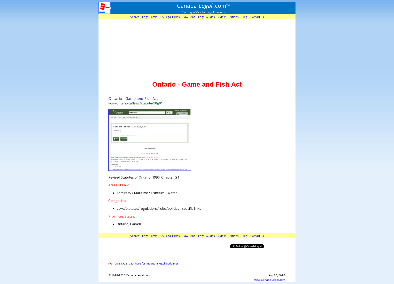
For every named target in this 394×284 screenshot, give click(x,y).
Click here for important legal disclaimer (153, 263)
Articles (234, 17)
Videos (222, 17)
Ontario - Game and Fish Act (133, 98)
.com (203, 5)
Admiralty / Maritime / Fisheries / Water (147, 193)
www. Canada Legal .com (269, 280)
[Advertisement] (197, 47)
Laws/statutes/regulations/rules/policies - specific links (159, 208)
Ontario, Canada (129, 224)
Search (134, 17)
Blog (244, 17)
